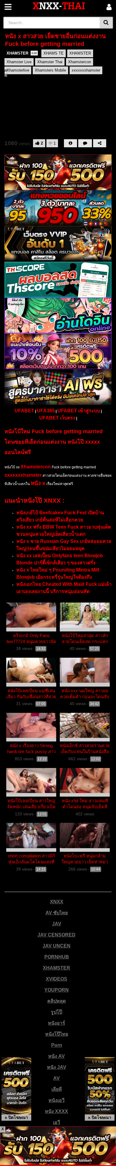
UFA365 (46, 410)
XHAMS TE (53, 53)
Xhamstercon (79, 62)
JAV (56, 923)
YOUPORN (56, 989)
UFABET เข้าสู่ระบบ (78, 410)
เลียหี (56, 1089)
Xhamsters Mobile (50, 70)
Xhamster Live (19, 62)
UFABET (24, 410)
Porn (56, 1045)
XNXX (56, 901)
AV (56, 1078)
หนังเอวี (56, 1100)
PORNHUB (56, 956)
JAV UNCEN (56, 945)
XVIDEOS (56, 978)
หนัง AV (56, 1056)
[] (106, 23)
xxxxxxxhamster (86, 70)
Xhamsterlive (18, 70)
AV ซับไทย (57, 912)
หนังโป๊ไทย (56, 1034)
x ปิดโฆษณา (16, 1117)
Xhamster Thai (49, 62)
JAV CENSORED (56, 934)
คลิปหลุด (56, 1001)
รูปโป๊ (56, 1012)
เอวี (56, 1122)
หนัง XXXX (56, 1111)
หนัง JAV (56, 1067)
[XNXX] (59, 6)
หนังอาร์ (56, 1023)
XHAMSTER (22, 53)
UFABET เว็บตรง (57, 417)
